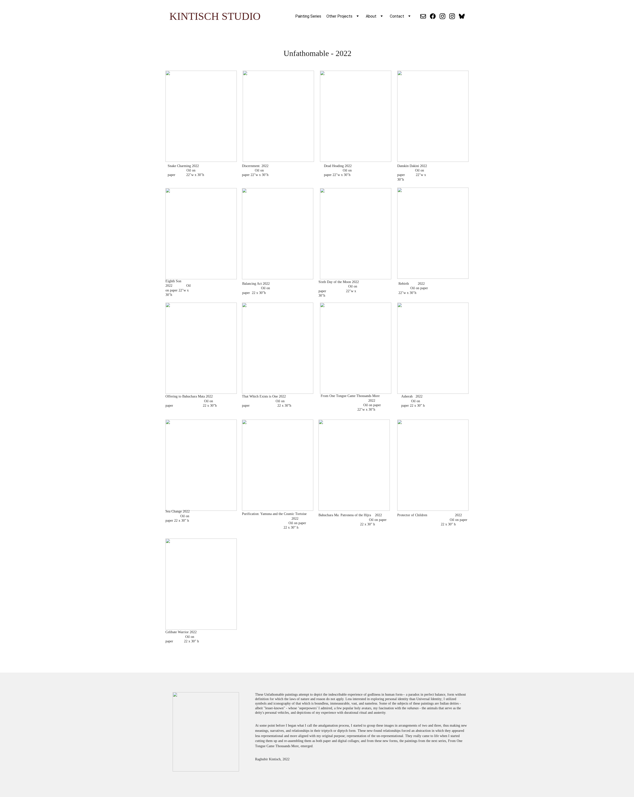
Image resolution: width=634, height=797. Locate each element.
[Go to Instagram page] (444, 16)
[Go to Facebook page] (435, 16)
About (371, 16)
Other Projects (339, 16)
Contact (397, 16)
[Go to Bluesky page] (462, 16)
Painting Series (308, 16)
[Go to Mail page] (425, 16)
